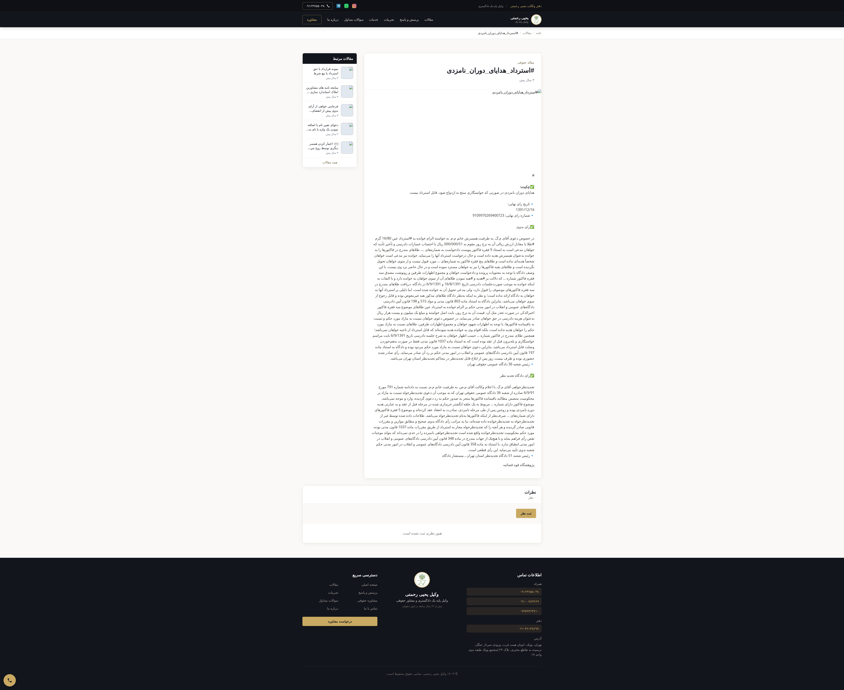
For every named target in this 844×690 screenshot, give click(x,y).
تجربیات (389, 19)
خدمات (373, 19)
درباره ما (332, 19)
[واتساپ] (346, 6)
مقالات (428, 19)
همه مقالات (329, 162)
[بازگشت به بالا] (835, 667)
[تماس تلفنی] (10, 680)
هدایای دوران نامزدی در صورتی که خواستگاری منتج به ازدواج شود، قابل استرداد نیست (472, 192)
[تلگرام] (338, 6)
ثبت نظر (526, 513)
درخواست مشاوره (340, 621)
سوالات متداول (354, 19)
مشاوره (312, 19)
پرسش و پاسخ (409, 19)
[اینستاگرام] (354, 6)
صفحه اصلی (369, 584)
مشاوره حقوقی (367, 600)
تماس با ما (370, 608)
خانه (539, 33)
